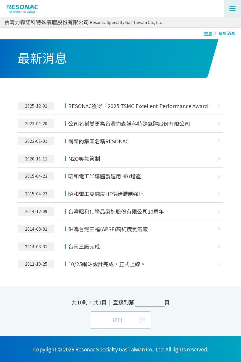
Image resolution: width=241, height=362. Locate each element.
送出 (117, 320)
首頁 (208, 33)
